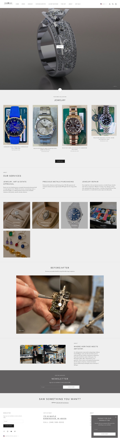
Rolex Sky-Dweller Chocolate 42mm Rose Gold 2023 (74, 138)
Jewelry (30, 4)
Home (17, 4)
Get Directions (66, 392)
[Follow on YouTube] (11, 421)
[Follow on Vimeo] (15, 421)
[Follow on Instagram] (7, 421)
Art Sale (77, 4)
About (70, 4)
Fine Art (63, 4)
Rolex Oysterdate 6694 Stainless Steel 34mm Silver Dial (45, 139)
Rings (23, 4)
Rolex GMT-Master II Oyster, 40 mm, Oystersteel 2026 (104, 128)
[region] (60, 40)
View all (60, 151)
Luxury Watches (53, 4)
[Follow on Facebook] (4, 421)
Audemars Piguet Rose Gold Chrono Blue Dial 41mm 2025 (16, 137)
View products (17, 215)
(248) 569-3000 (59, 392)
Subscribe (104, 434)
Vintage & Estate (41, 4)
